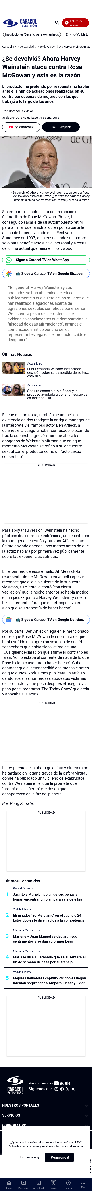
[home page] (20, 23)
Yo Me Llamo (22, 909)
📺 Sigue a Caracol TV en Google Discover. (50, 273)
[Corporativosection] (86, 1125)
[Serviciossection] (86, 1115)
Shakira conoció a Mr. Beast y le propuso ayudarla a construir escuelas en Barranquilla (57, 394)
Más (83, 1187)
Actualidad (27, 46)
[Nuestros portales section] (86, 1105)
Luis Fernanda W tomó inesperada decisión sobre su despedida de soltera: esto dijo (58, 372)
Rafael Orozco (23, 888)
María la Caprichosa (27, 930)
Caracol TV (9, 46)
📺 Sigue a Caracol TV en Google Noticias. (50, 620)
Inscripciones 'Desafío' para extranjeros (32, 34)
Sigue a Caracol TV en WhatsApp (42, 260)
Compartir (65, 127)
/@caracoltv (24, 127)
